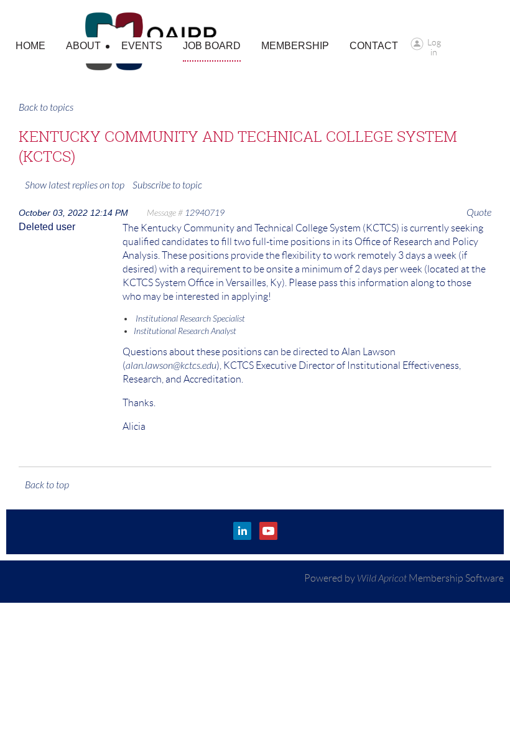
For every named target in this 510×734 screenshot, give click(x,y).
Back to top (47, 485)
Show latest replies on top (74, 185)
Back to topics (46, 107)
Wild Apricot (382, 578)
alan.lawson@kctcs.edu (171, 365)
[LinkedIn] (242, 531)
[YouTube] (268, 531)
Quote (478, 212)
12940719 (205, 213)
